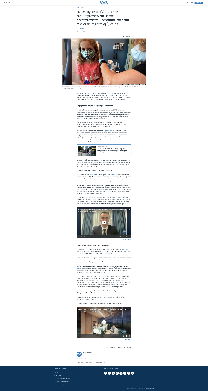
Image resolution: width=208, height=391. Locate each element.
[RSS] (124, 373)
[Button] (127, 36)
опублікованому (109, 131)
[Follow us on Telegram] (121, 373)
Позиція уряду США (59, 384)
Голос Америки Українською (88, 211)
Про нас (56, 372)
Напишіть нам (58, 375)
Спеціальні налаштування (61, 381)
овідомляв (94, 175)
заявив (79, 268)
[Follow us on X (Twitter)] (109, 373)
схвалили (114, 175)
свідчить (119, 291)
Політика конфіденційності (62, 378)
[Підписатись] (132, 373)
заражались (125, 249)
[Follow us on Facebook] (105, 373)
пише (112, 95)
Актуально (80, 8)
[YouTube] (192, 3)
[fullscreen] (129, 236)
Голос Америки (81, 28)
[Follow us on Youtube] (113, 373)
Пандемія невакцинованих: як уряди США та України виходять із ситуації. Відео (105, 209)
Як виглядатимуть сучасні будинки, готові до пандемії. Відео (99, 309)
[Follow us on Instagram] (117, 373)
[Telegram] (186, 3)
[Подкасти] (128, 373)
